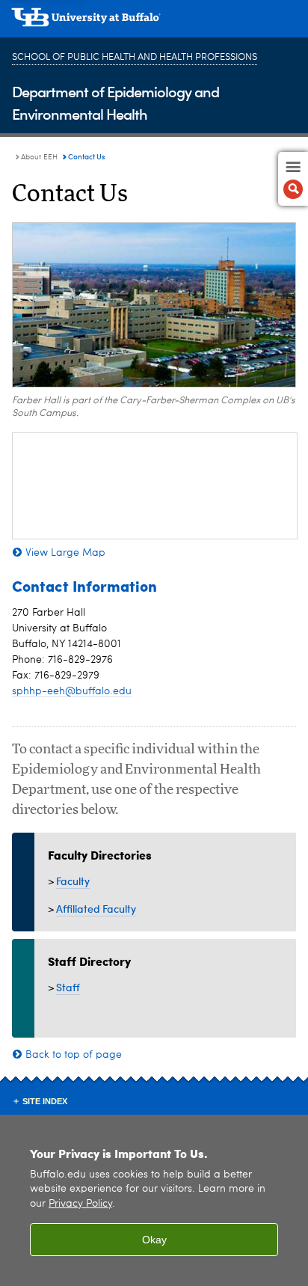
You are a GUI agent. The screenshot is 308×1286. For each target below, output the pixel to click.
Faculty (73, 881)
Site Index (44, 1101)
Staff (68, 987)
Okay (154, 1240)
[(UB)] (154, 22)
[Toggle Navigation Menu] (293, 179)
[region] (154, 1200)
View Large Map (65, 553)
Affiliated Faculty (96, 908)
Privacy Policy (80, 1204)
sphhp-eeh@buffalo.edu (72, 691)
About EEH (39, 157)
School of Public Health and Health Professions (134, 57)
